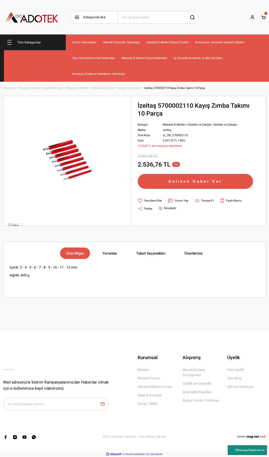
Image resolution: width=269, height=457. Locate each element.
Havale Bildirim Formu (155, 387)
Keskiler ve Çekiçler (225, 124)
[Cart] (263, 17)
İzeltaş (167, 130)
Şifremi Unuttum (240, 387)
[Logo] (31, 17)
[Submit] (102, 404)
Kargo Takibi (148, 403)
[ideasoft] (114, 454)
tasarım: (241, 436)
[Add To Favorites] (150, 200)
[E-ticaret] (134, 454)
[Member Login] (252, 17)
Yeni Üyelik (235, 370)
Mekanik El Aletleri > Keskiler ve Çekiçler (187, 124)
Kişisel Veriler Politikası (201, 400)
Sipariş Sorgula (150, 395)
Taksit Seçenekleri (150, 253)
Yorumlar (110, 253)
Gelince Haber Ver (195, 181)
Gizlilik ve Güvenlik (197, 383)
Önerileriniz (193, 253)
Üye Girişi (234, 378)
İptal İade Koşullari (197, 392)
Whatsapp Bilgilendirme (250, 450)
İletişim (143, 370)
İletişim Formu (149, 378)
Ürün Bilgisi (75, 253)
